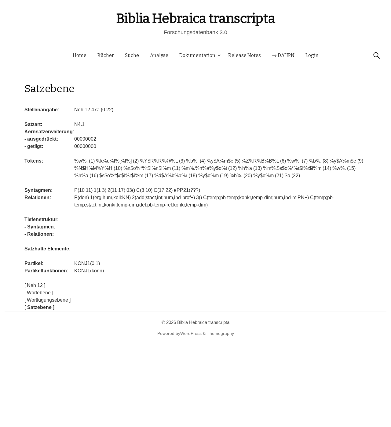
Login (312, 55)
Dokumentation (197, 55)
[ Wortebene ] (38, 292)
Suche (132, 55)
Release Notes (244, 55)
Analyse (159, 55)
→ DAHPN (283, 55)
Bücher (105, 55)
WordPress (191, 333)
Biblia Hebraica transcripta (195, 18)
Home (79, 55)
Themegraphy (220, 333)
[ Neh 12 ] (34, 285)
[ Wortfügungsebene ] (47, 300)
